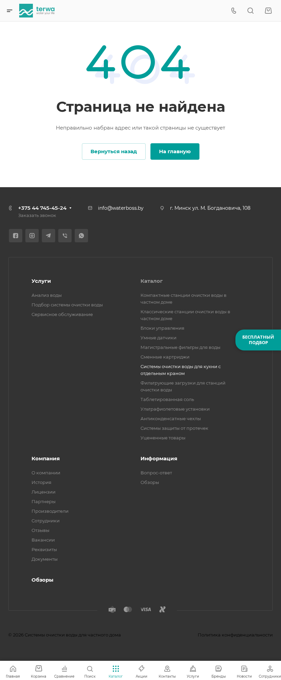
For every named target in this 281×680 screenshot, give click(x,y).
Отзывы (40, 530)
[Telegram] (48, 235)
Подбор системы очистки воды (67, 304)
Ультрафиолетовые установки (175, 409)
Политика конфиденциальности (235, 635)
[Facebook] (15, 235)
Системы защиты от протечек (174, 428)
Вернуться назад (113, 151)
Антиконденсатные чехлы (170, 418)
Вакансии (43, 540)
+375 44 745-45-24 (42, 208)
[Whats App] (81, 235)
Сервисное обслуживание (62, 314)
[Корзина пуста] (268, 11)
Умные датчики (158, 337)
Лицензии (44, 492)
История (41, 482)
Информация (158, 458)
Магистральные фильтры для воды (180, 347)
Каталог (151, 281)
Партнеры (44, 501)
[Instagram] (32, 235)
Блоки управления (162, 328)
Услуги (41, 281)
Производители (50, 511)
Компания (46, 458)
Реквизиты (44, 549)
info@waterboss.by (121, 208)
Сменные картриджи (165, 357)
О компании (46, 472)
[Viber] (65, 235)
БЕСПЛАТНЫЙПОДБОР (258, 339)
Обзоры (149, 482)
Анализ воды (47, 295)
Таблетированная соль (167, 399)
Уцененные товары (162, 437)
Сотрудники (46, 520)
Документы (45, 559)
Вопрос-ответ (156, 472)
